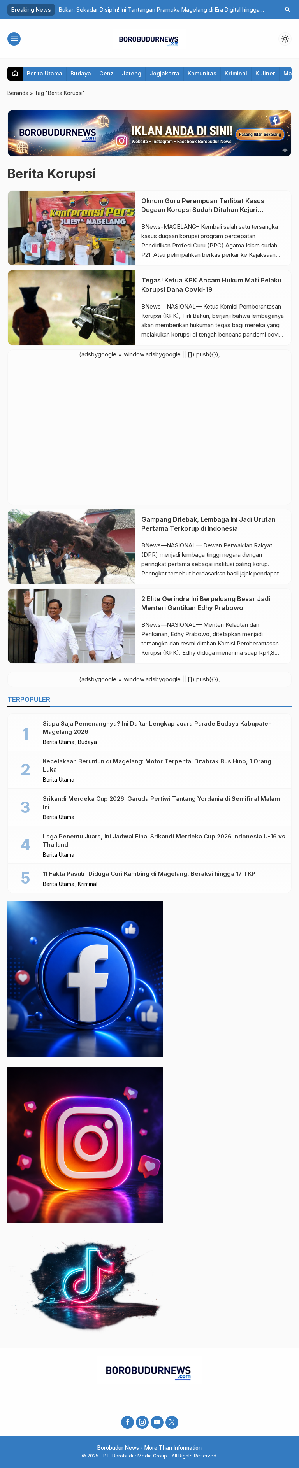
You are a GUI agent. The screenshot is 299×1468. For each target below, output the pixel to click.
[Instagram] (142, 1422)
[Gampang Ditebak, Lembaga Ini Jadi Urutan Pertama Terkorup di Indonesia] (71, 546)
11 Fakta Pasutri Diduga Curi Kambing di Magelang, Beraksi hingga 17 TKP (149, 873)
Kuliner (265, 73)
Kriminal (236, 73)
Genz (106, 73)
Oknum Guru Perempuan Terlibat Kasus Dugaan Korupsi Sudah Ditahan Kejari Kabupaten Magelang (202, 210)
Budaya (80, 73)
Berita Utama (44, 73)
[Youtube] (157, 1422)
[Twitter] (171, 1422)
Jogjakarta (164, 73)
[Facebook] (127, 1422)
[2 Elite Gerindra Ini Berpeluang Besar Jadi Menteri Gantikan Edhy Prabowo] (71, 626)
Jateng (131, 73)
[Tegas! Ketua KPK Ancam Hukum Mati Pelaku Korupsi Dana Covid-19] (71, 307)
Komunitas (202, 73)
